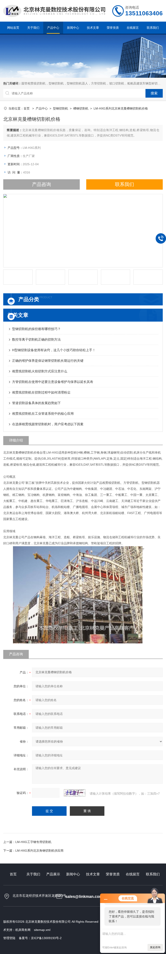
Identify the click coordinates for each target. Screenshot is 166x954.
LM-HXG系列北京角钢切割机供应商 (39, 850)
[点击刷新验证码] (74, 793)
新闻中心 (73, 27)
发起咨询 (155, 947)
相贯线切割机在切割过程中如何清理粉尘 (41, 392)
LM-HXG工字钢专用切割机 (33, 842)
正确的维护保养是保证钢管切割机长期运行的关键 (47, 360)
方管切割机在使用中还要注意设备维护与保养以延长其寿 (52, 382)
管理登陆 (9, 938)
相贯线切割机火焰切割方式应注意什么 (39, 371)
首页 (27, 108)
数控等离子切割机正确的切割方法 (36, 339)
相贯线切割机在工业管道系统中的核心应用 (43, 413)
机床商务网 (22, 930)
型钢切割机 (60, 108)
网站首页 (13, 27)
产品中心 (53, 27)
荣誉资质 (113, 27)
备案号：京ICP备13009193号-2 (40, 938)
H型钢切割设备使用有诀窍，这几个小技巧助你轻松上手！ (54, 350)
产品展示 (53, 874)
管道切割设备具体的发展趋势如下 (36, 403)
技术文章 (93, 27)
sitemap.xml (42, 930)
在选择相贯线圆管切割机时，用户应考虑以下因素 (47, 424)
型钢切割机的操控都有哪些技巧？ (36, 329)
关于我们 (33, 27)
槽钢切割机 (80, 108)
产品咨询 (41, 184)
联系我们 (153, 27)
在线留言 (133, 27)
